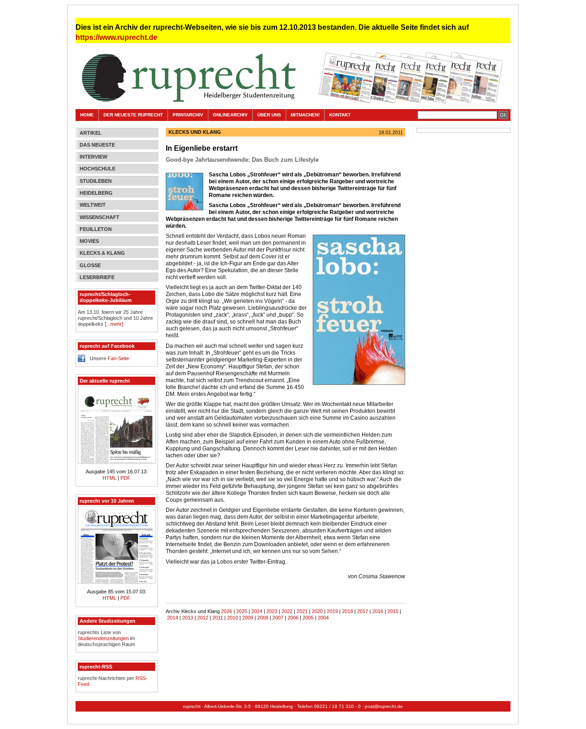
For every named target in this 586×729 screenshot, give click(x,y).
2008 (262, 617)
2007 (277, 617)
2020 (317, 611)
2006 (293, 617)
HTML (110, 478)
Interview (93, 156)
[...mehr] (114, 324)
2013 (187, 617)
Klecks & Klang (102, 253)
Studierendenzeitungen (103, 638)
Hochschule (97, 168)
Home (87, 114)
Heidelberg (96, 193)
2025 (241, 611)
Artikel (91, 133)
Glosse (90, 265)
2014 (172, 617)
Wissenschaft (99, 217)
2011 (217, 617)
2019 (332, 611)
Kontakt (340, 114)
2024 (256, 611)
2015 (392, 611)
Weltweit (93, 205)
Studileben (96, 181)
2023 (271, 611)
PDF (125, 478)
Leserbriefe (97, 277)
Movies (89, 241)
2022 (287, 611)
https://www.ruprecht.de (116, 37)
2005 (308, 617)
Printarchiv (188, 114)
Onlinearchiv (230, 114)
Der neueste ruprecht (133, 114)
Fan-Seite (118, 358)
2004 (323, 617)
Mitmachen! (305, 114)
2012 (202, 617)
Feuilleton (96, 229)
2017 (362, 611)
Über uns (269, 114)
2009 (247, 617)
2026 (226, 611)
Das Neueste (97, 145)
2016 (377, 611)
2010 (232, 617)
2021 (302, 611)
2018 (347, 611)
